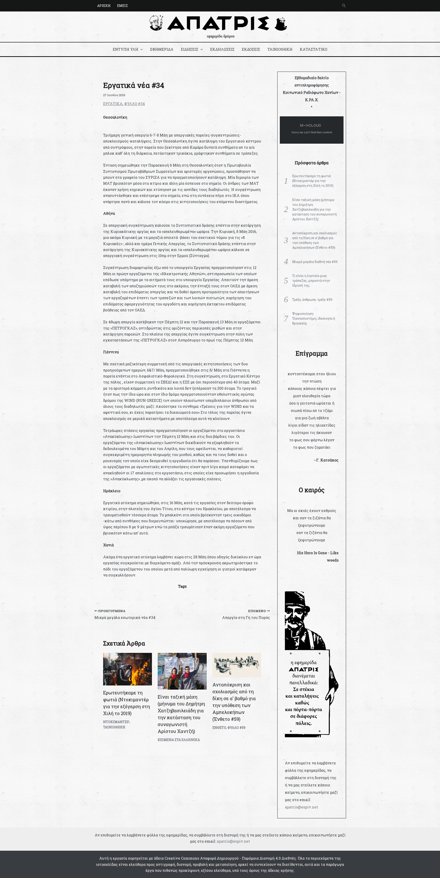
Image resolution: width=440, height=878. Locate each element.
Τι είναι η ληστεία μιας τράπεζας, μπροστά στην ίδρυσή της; (311, 281)
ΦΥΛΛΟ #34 (134, 103)
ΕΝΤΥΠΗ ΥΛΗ (125, 49)
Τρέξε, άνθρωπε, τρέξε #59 (312, 299)
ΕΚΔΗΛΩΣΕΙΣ (222, 49)
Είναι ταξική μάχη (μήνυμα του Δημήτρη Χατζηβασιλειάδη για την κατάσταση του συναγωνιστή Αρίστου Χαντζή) (314, 209)
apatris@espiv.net (301, 807)
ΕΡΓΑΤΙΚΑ (113, 103)
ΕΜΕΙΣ (122, 5)
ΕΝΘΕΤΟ (219, 727)
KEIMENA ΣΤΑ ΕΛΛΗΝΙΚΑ (179, 740)
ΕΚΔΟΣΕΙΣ (251, 49)
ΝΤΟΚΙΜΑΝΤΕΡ (116, 722)
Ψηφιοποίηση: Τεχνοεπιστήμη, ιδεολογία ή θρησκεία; (313, 318)
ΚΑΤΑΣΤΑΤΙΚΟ (313, 49)
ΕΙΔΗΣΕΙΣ (189, 49)
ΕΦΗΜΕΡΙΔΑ (161, 49)
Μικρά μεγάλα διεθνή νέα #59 (315, 262)
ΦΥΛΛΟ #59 (236, 727)
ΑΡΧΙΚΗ (104, 5)
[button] (344, 6)
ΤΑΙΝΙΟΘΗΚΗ (279, 49)
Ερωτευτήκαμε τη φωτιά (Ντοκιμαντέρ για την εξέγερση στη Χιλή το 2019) (312, 181)
